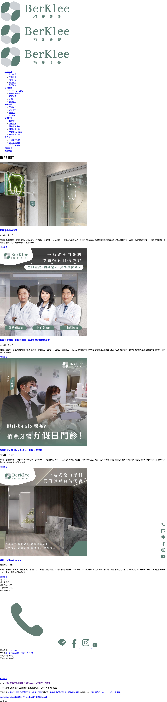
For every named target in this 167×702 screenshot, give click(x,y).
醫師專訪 (12, 83)
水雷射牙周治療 (15, 132)
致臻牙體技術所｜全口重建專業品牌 (65, 692)
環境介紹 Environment (11, 560)
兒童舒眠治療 (14, 135)
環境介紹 (12, 80)
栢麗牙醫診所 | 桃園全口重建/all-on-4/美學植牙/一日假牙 (28, 683)
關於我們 (8, 72)
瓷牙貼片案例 (14, 143)
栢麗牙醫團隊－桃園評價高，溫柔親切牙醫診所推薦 (25, 340)
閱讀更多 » (4, 247)
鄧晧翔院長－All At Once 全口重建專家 (106, 692)
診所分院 (12, 85)
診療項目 (8, 118)
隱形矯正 (12, 124)
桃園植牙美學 (14, 94)
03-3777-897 (13, 650)
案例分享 (8, 137)
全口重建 (8, 88)
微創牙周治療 (14, 129)
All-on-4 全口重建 (16, 91)
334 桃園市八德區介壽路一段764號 (19, 653)
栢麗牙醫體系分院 (8, 230)
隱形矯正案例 (14, 145)
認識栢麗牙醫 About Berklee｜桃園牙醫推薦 (21, 450)
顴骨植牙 (12, 102)
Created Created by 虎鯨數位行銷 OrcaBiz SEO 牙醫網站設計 (23, 697)
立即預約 (8, 151)
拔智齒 (12, 121)
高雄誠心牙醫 (13, 692)
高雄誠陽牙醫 (25, 692)
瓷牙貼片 (12, 110)
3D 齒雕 (12, 115)
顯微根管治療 (14, 126)
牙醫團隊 (12, 77)
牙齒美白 (12, 107)
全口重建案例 (14, 140)
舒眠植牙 (12, 96)
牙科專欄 (8, 148)
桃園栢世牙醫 (36, 692)
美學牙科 (8, 104)
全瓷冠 (12, 113)
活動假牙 (12, 99)
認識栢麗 (12, 74)
